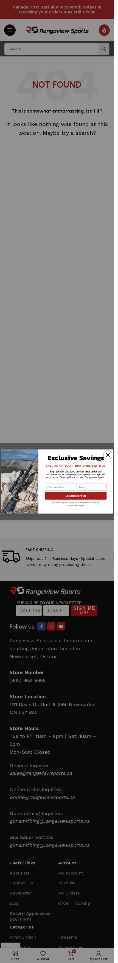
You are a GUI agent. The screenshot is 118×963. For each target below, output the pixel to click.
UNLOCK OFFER (75, 496)
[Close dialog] (107, 455)
